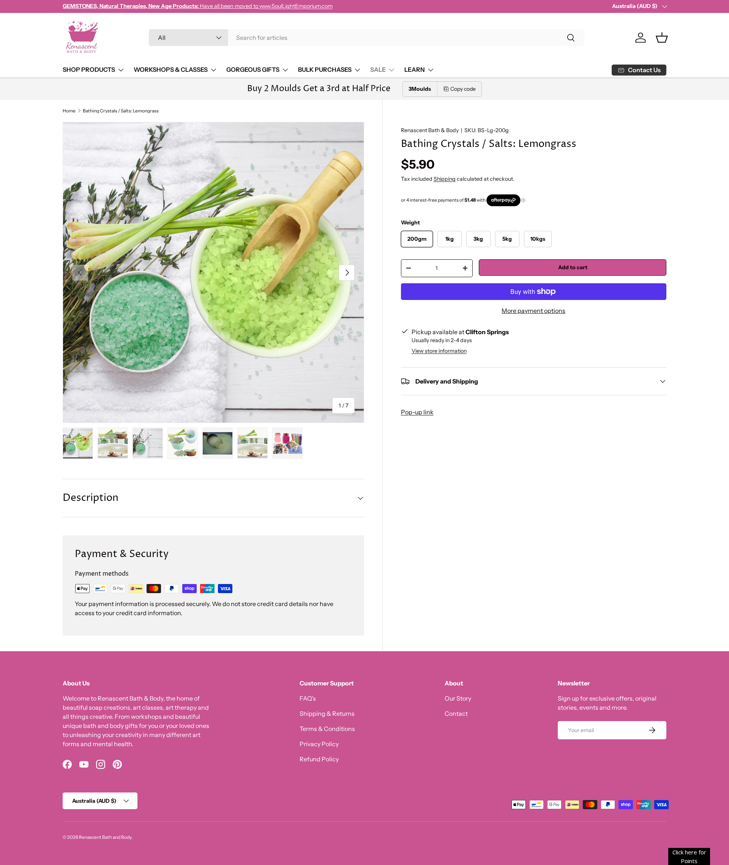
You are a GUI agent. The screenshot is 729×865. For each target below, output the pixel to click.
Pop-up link (417, 412)
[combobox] (366, 37)
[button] (661, 37)
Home (69, 111)
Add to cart (572, 267)
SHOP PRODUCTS (89, 69)
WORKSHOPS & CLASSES (171, 69)
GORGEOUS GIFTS (252, 69)
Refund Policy (319, 759)
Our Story (458, 698)
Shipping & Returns (327, 713)
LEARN (414, 69)
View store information (439, 350)
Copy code (463, 88)
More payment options (533, 310)
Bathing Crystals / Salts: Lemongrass (121, 111)
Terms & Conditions (327, 728)
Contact (456, 713)
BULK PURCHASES (325, 69)
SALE (378, 69)
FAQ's (308, 698)
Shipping (445, 178)
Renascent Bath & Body (430, 130)
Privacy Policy (319, 744)
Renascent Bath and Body (105, 837)
